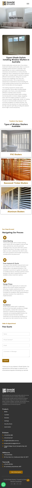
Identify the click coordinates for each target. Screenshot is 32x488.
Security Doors (8, 423)
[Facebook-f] (12, 484)
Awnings (6, 420)
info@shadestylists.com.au (11, 440)
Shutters (6, 417)
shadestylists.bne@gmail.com (12, 443)
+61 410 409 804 (8, 464)
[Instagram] (20, 484)
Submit (5, 360)
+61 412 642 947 (8, 437)
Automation (7, 426)
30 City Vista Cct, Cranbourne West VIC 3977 (16, 457)
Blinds (5, 411)
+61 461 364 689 (8, 435)
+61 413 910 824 (8, 454)
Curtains (6, 414)
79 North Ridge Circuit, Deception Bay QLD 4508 (15, 447)
